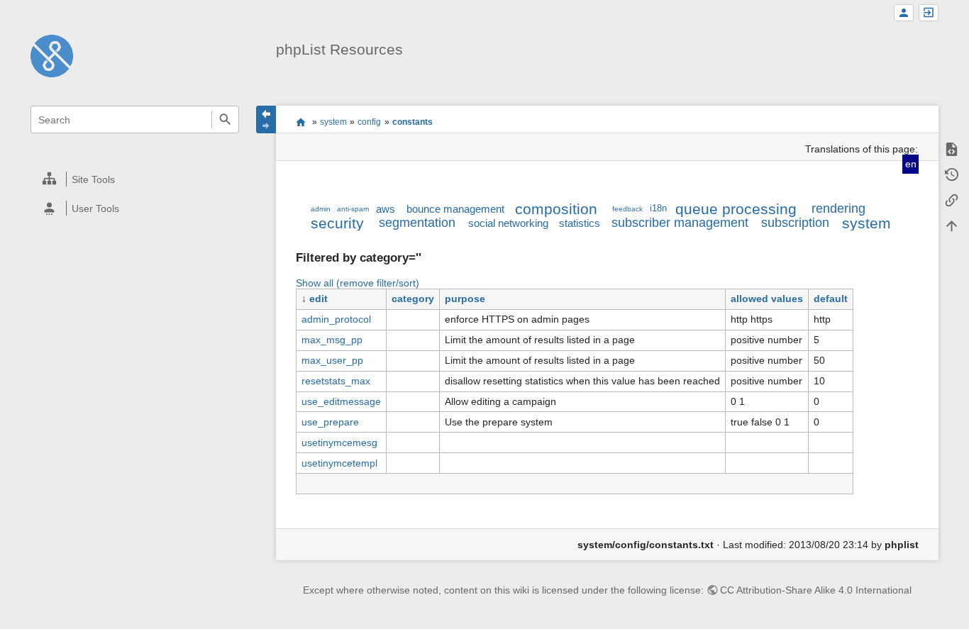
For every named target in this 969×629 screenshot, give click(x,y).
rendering (838, 208)
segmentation (417, 223)
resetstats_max (335, 380)
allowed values (767, 298)
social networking (508, 223)
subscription (795, 223)
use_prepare (330, 422)
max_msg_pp (331, 339)
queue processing (736, 209)
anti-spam (353, 209)
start (300, 122)
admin (321, 209)
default (831, 298)
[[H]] (52, 55)
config (369, 122)
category (413, 298)
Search (225, 119)
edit (318, 298)
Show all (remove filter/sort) (357, 283)
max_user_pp (332, 360)
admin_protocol (336, 319)
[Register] (904, 13)
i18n (658, 208)
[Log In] (928, 13)
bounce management (455, 209)
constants (412, 122)
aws (385, 209)
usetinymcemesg (339, 442)
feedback (627, 209)
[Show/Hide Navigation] (266, 119)
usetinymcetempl (339, 463)
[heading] (135, 179)
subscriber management (679, 223)
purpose (465, 298)
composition (556, 209)
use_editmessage (341, 401)
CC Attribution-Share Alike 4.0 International (816, 590)
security (337, 223)
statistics (579, 223)
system (333, 122)
